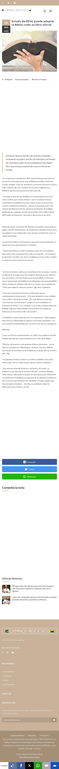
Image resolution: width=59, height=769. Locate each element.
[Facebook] (4, 3)
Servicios (32, 735)
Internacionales (22, 79)
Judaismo (7, 676)
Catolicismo (8, 671)
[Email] (46, 765)
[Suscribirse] (54, 720)
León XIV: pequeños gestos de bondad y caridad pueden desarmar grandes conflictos (34, 598)
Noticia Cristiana (39, 79)
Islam (5, 680)
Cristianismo (9, 684)
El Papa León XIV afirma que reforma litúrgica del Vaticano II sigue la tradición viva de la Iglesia (33, 588)
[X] (29, 765)
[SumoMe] (55, 765)
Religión (8, 79)
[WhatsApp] (38, 765)
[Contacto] (15, 3)
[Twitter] (10, 3)
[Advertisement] (29, 119)
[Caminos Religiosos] (20, 11)
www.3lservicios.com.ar (29, 757)
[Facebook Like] (12, 765)
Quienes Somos (17, 735)
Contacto (44, 735)
